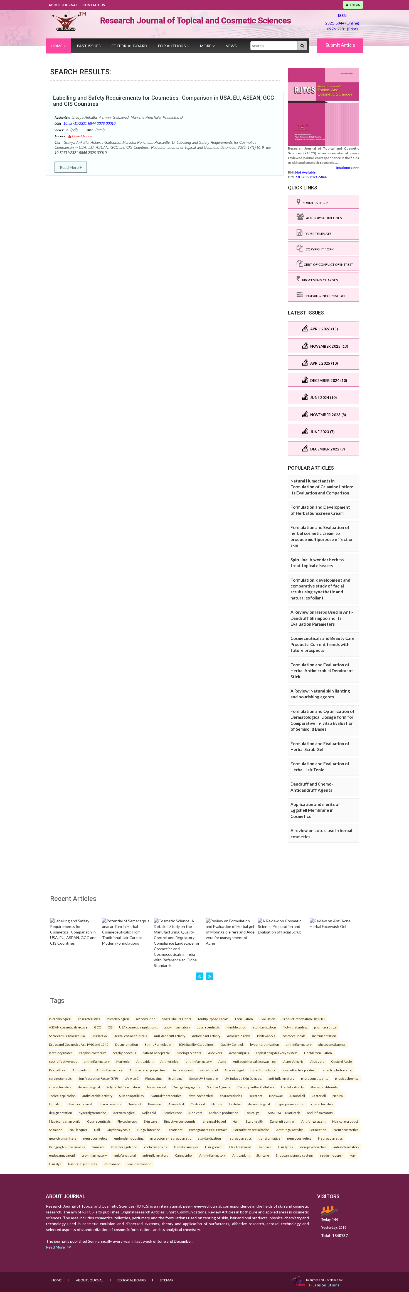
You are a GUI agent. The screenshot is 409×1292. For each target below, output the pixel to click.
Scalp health (254, 1121)
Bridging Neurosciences (67, 1147)
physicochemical (347, 1078)
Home (57, 45)
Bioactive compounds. (180, 1121)
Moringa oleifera (189, 1053)
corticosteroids (155, 1147)
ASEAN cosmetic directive (68, 1027)
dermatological (89, 1087)
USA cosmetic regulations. (138, 1027)
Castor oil (319, 1096)
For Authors (172, 45)
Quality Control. (231, 1044)
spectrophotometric (338, 1070)
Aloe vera (215, 1053)
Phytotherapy (127, 1121)
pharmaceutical (325, 1027)
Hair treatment (240, 1147)
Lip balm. (55, 1104)
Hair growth (214, 1147)
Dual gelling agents (186, 1087)
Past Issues (89, 45)
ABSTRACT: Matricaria (284, 1113)
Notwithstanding (295, 1027)
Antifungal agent (313, 1121)
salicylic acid (208, 1070)
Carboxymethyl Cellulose (255, 1087)
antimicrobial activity (97, 1096)
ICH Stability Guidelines (196, 1044)
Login (354, 5)
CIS (110, 1027)
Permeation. (318, 1130)
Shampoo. (56, 1130)
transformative (269, 1138)
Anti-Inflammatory (212, 1155)
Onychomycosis (118, 1130)
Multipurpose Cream (213, 1019)
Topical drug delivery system (276, 1053)
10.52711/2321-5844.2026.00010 (89, 123)
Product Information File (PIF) (303, 1019)
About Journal (63, 5)
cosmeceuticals (208, 1027)
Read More (70, 167)
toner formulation (263, 1070)
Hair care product (345, 1121)
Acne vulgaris (239, 1053)
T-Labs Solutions (323, 1285)
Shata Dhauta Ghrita (176, 1019)
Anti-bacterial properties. (147, 1070)
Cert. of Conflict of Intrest (328, 264)
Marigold (123, 1061)
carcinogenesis (60, 1078)
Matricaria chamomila (64, 1121)
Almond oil (297, 1096)
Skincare (98, 1147)
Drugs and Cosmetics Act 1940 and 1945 (79, 1044)
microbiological (60, 1019)
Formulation (244, 1019)
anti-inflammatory (177, 1027)
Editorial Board (129, 45)
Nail (97, 1130)
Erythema (175, 1078)
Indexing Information (324, 296)
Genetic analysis (186, 1147)
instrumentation (324, 1036)
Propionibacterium (92, 1053)
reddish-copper (331, 1155)
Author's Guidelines (323, 218)
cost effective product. (299, 1070)
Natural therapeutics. (166, 1096)
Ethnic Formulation (159, 1044)
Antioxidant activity (206, 1036)
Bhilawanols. (266, 1036)
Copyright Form (318, 249)
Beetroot (255, 1096)
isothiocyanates (61, 1053)
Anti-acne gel (156, 1087)
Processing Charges (319, 280)
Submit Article (340, 45)
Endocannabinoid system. (294, 1155)
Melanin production (223, 1113)
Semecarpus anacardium (67, 1036)
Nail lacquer (78, 1130)
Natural (338, 1096)
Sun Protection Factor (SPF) (98, 1078)
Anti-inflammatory (109, 1070)
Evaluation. (268, 1019)
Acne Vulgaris (293, 1061)
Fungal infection (149, 1130)
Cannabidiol (184, 1155)
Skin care (150, 1121)
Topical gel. (253, 1113)
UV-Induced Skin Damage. (243, 1078)
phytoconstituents (332, 1044)
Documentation (126, 1044)
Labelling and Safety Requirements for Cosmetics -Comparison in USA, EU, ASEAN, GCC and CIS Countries (163, 100)
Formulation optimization (251, 1130)
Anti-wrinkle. (169, 1061)
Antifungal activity (289, 1130)
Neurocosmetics (346, 1130)
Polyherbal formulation (123, 1087)
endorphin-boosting (129, 1138)
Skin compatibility (131, 1096)
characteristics (89, 1019)
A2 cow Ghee (146, 1019)
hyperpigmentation (290, 1104)
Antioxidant (145, 1061)
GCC (97, 1027)
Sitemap (166, 1280)
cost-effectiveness (63, 1061)
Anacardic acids (238, 1036)
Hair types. (286, 1147)
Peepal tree (57, 1070)
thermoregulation (124, 1147)
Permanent (112, 1164)
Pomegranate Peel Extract (208, 1130)
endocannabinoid (62, 1155)
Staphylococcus (124, 1053)
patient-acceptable (156, 1053)
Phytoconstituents (324, 1087)
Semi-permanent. (139, 1164)
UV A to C (132, 1078)
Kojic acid (149, 1113)
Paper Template (316, 233)
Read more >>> (347, 167)
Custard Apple (341, 1061)
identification (236, 1027)
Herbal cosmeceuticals (130, 1036)
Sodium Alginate (219, 1087)
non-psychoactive (313, 1147)
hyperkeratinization (264, 1044)
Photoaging (153, 1078)
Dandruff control (282, 1121)
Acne (222, 1061)
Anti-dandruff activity (169, 1036)
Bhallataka (99, 1036)
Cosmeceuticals (99, 1121)
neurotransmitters (63, 1138)
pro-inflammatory (94, 1155)
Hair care (264, 1147)
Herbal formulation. (318, 1053)
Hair (236, 1121)
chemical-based (214, 1121)
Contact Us (93, 5)
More (206, 45)
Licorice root (172, 1113)
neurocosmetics (95, 1138)
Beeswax (276, 1096)
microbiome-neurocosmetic (170, 1138)
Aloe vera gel (234, 1070)
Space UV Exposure (203, 1078)
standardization (264, 1027)
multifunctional (125, 1155)
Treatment (175, 1130)
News (231, 45)
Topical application (62, 1096)
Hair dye (55, 1164)
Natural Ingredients (82, 1164)
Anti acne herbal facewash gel (255, 1061)
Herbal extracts (292, 1087)
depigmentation (60, 1113)
